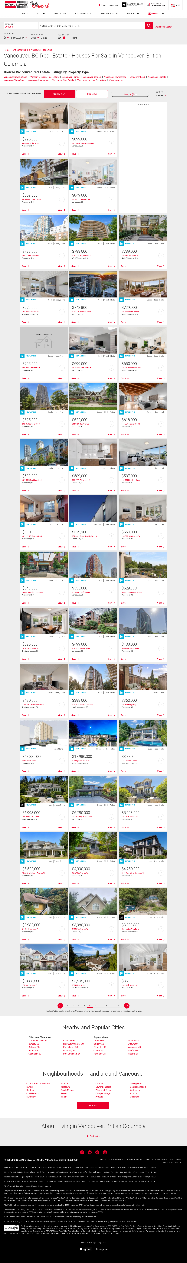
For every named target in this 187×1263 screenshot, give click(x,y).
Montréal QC (134, 1040)
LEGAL (171, 1160)
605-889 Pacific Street (30, 143)
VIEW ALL (93, 1106)
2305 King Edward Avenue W (133, 873)
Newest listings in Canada (41, 1186)
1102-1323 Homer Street (81, 368)
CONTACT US (105, 1160)
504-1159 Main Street (30, 255)
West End (65, 1083)
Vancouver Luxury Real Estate (44, 77)
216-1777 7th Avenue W (81, 480)
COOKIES (166, 1163)
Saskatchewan (61, 1168)
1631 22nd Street (78, 985)
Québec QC (99, 1050)
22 (119, 1005)
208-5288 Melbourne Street (32, 592)
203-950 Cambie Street (31, 424)
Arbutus (99, 1096)
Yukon (146, 1168)
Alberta (31, 1168)
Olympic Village (103, 1093)
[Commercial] (157, 5)
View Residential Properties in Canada (17, 1186)
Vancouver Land (137, 77)
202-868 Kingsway (129, 705)
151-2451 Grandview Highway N (84, 536)
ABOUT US (131, 13)
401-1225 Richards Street (32, 536)
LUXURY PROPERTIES (134, 1160)
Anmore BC (33, 1050)
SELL (39, 13)
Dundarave (31, 1096)
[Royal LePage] (27, 5)
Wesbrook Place (103, 1090)
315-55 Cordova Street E (131, 424)
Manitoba (51, 1168)
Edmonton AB (100, 1047)
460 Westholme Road (30, 817)
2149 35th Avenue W (30, 929)
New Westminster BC (73, 1044)
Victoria (133, 1093)
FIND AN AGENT (60, 13)
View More (114, 80)
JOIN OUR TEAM (107, 13)
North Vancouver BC (38, 1040)
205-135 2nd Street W (130, 255)
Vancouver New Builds (63, 80)
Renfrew (30, 1090)
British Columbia (41, 1168)
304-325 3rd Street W (30, 312)
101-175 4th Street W (30, 648)
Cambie (99, 1083)
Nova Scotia (122, 1168)
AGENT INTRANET (161, 1160)
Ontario (18, 1168)
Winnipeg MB (134, 1047)
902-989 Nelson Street (130, 648)
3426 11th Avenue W (129, 985)
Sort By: (159, 92)
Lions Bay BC (69, 1050)
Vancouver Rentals (157, 77)
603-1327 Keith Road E (130, 312)
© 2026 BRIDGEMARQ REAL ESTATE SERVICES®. (29, 1160)
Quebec (24, 1168)
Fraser (64, 1093)
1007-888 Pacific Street (81, 592)
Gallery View (59, 94)
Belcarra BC (34, 1047)
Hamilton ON (100, 1053)
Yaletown (65, 1087)
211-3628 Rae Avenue (80, 424)
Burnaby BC (33, 1044)
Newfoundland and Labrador (90, 1168)
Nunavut (153, 1168)
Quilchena (134, 1096)
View (60, 154)
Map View (92, 94)
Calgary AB (99, 1044)
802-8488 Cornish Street (31, 199)
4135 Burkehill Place (129, 761)
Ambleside (135, 1090)
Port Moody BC (70, 1047)
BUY (23, 13)
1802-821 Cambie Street (81, 199)
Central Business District (38, 1083)
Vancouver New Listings (15, 77)
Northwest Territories (109, 1168)
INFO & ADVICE (81, 13)
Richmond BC (69, 1040)
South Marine (67, 1090)
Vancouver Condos (92, 77)
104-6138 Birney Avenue (81, 312)
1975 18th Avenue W (80, 873)
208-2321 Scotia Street (31, 368)
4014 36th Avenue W (129, 817)
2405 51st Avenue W (80, 929)
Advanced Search (164, 26)
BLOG (124, 1160)
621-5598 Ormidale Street (32, 480)
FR (163, 13)
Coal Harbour (32, 1093)
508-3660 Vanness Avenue (132, 592)
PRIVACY (178, 1160)
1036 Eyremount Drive (80, 761)
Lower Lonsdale (103, 1087)
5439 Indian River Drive (130, 929)
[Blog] (175, 5)
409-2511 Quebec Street (131, 480)
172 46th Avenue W (29, 985)
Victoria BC (133, 1053)
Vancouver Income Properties (91, 80)
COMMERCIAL (149, 1160)
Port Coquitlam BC (72, 1053)
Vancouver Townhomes (115, 77)
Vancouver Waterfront (14, 80)
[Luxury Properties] (133, 5)
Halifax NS (133, 1050)
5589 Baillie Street (29, 761)
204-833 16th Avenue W (131, 536)
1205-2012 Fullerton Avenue (33, 705)
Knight (64, 1096)
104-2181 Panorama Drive (131, 368)
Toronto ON (99, 1040)
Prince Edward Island (135, 1168)
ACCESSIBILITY (176, 1163)
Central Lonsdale (138, 1087)
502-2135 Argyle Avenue (81, 255)
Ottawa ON (133, 1044)
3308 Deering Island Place (82, 817)
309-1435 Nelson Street (81, 648)
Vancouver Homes (71, 77)
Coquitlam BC (34, 1053)
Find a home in (9, 1168)
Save (24, 154)
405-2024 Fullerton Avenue (82, 705)
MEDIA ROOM (116, 1160)
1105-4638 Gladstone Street (83, 143)
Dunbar (29, 1087)
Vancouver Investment (38, 80)
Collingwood (136, 1083)
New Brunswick (73, 1168)
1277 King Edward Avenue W (33, 873)
